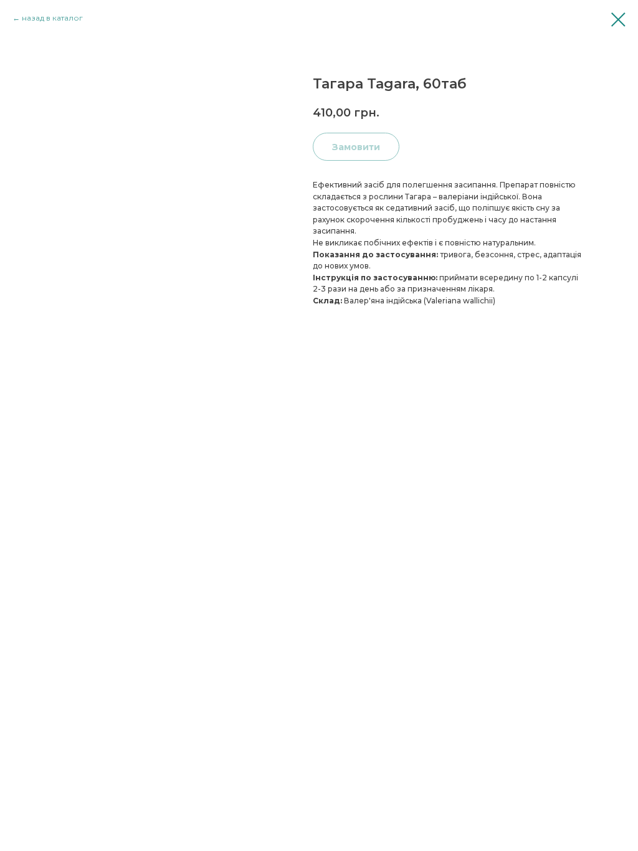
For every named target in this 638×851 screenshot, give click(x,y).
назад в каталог (52, 17)
